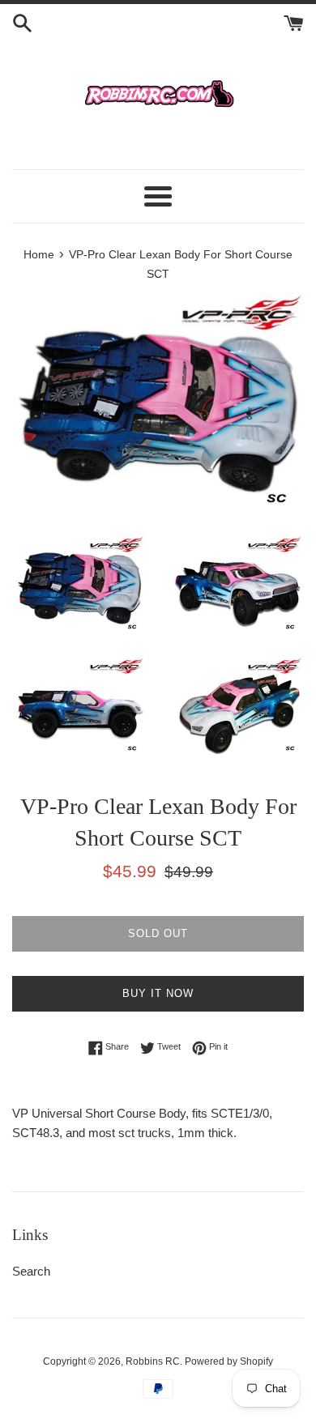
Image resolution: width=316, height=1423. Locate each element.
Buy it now (158, 993)
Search (31, 1271)
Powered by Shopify (229, 1361)
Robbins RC (153, 1361)
